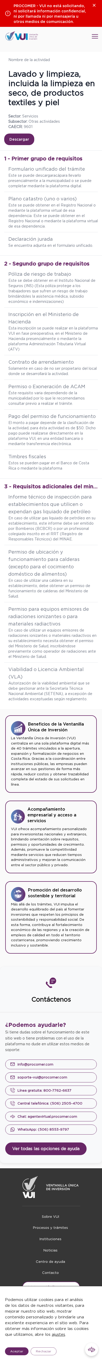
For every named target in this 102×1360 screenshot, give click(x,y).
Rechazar (43, 1351)
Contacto (50, 1273)
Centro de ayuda (50, 1262)
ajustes (58, 1334)
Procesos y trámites (50, 1228)
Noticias (50, 1250)
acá (56, 175)
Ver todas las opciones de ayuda (46, 1148)
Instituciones (50, 1239)
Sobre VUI (50, 1217)
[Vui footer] (51, 1187)
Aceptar (16, 1351)
